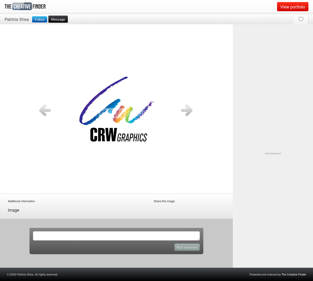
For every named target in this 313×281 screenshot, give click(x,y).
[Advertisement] (273, 184)
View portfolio (292, 7)
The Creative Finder (293, 274)
